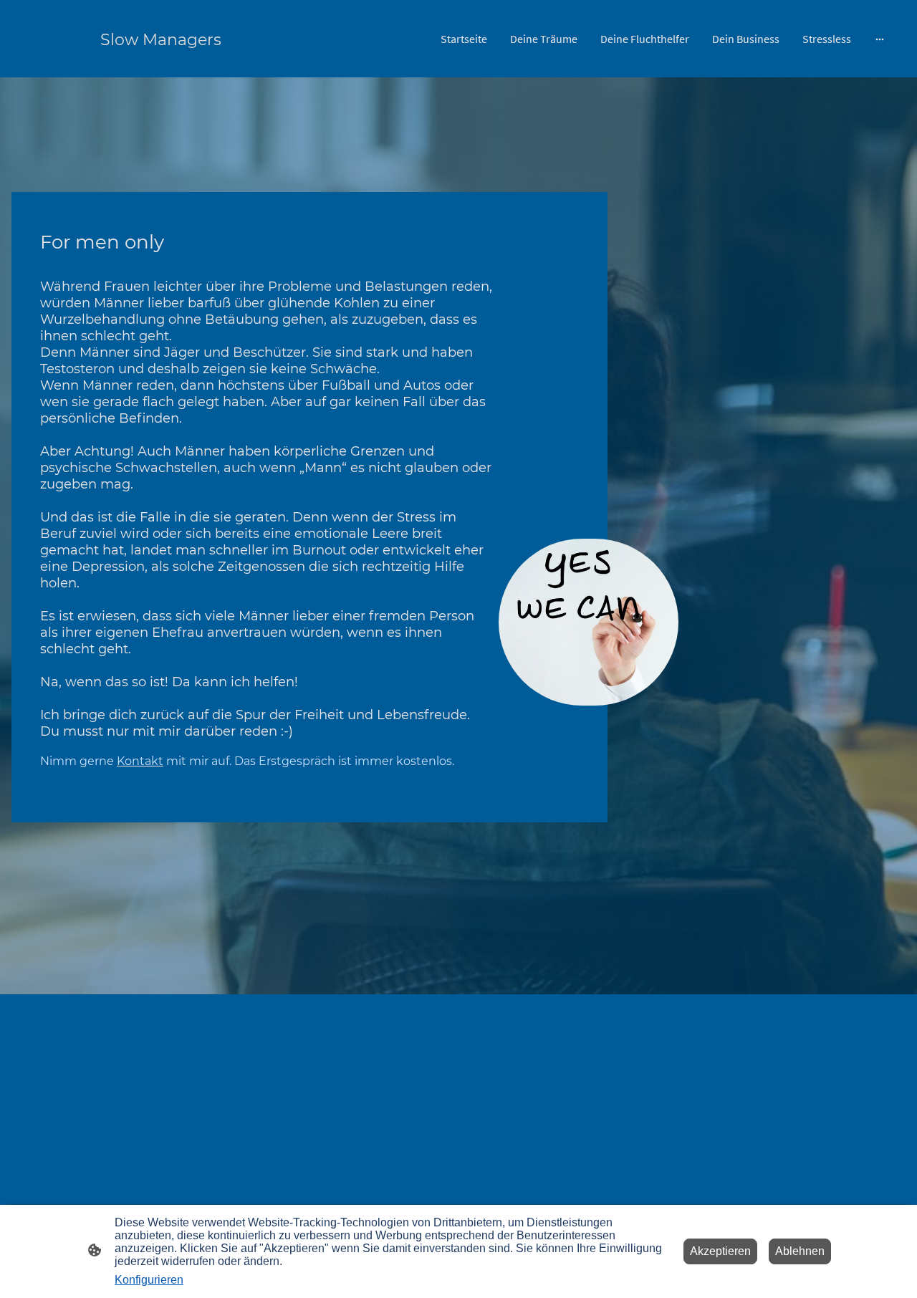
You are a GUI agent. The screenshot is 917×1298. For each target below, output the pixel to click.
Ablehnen (800, 1251)
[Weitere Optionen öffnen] (879, 38)
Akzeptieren (720, 1251)
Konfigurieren (149, 1280)
